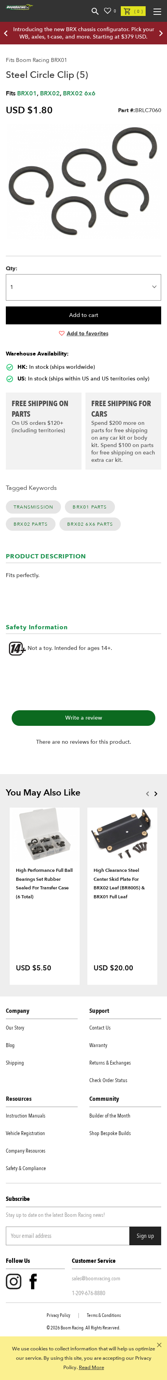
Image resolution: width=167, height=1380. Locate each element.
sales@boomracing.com (96, 1278)
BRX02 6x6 (79, 93)
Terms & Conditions (104, 1315)
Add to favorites (87, 333)
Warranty (98, 1045)
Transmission (33, 507)
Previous (147, 793)
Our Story (15, 1027)
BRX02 (50, 93)
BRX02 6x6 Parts (90, 524)
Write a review (83, 718)
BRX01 (27, 93)
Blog (10, 1045)
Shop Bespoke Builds (110, 1133)
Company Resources (25, 1151)
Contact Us (100, 1027)
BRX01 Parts (90, 507)
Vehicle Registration (25, 1133)
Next (156, 793)
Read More (91, 1367)
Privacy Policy (58, 1315)
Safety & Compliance (26, 1168)
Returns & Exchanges (110, 1063)
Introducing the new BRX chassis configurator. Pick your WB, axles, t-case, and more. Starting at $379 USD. (83, 33)
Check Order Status (108, 1080)
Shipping (15, 1063)
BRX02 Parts (31, 524)
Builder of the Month (109, 1115)
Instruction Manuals (25, 1115)
